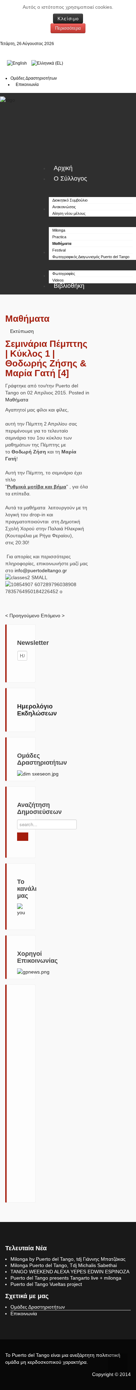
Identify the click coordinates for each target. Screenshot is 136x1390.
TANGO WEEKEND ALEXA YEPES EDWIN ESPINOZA (69, 1271)
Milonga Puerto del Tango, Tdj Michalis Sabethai (63, 1265)
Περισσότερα (68, 28)
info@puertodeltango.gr (41, 570)
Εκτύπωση (22, 331)
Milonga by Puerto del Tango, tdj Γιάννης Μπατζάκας (68, 1259)
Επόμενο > (53, 615)
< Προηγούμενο (22, 615)
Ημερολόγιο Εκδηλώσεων (37, 710)
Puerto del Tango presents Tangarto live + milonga (65, 1278)
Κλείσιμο (68, 18)
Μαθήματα (16, 399)
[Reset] (22, 836)
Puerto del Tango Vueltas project (46, 1284)
